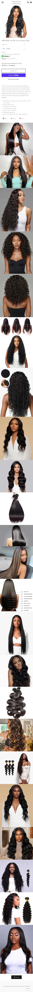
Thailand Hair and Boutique (16, 2)
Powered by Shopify (25, 986)
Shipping (4, 58)
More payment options (13, 79)
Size (3, 44)
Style (4, 48)
